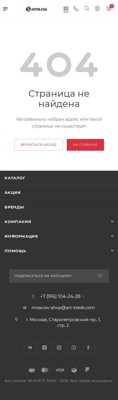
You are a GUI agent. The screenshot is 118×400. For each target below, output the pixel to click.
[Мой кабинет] (97, 9)
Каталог (15, 178)
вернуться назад (38, 145)
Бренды (14, 207)
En (66, 11)
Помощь (15, 250)
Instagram (59, 347)
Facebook (44, 347)
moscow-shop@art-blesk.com (63, 307)
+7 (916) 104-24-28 (60, 296)
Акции (13, 192)
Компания (18, 221)
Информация (21, 236)
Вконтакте (30, 347)
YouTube (74, 347)
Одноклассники (88, 347)
